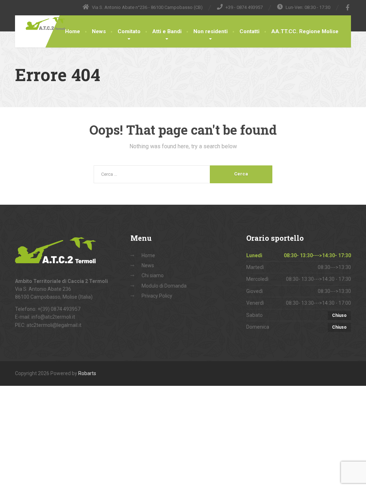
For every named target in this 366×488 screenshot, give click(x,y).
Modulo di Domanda (164, 286)
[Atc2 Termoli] (42, 23)
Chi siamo (153, 275)
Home (72, 31)
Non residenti (210, 31)
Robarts (87, 373)
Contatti (249, 31)
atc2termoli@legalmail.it (53, 325)
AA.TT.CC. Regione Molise (304, 31)
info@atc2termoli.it (53, 317)
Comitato (129, 31)
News (99, 31)
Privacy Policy (157, 296)
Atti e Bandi (167, 31)
